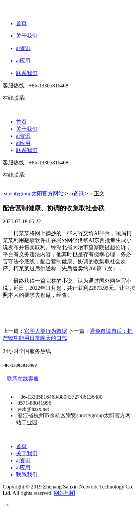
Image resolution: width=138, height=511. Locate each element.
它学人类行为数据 (45, 331)
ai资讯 (76, 193)
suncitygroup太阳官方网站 (34, 193)
